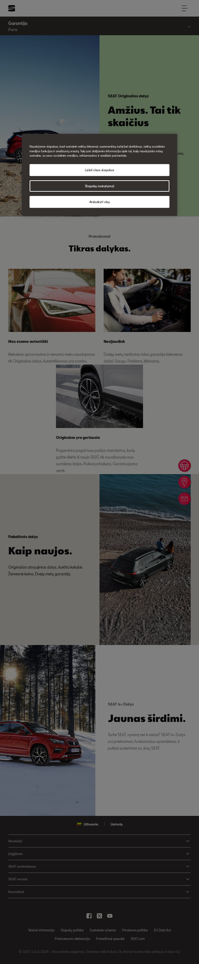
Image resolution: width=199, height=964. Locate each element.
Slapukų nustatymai (99, 185)
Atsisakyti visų (99, 202)
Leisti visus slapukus (99, 169)
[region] (99, 175)
